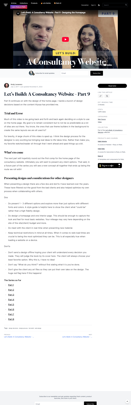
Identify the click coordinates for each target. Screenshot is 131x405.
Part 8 (11, 319)
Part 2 (11, 290)
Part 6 (11, 309)
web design (38, 328)
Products (34, 3)
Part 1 (11, 285)
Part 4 (11, 299)
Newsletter (85, 5)
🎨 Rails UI (57, 3)
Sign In (93, 5)
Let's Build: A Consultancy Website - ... (19, 337)
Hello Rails (101, 149)
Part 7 (11, 314)
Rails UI (100, 156)
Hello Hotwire (102, 141)
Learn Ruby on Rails (19, 7)
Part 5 (11, 304)
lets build (31, 328)
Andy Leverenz (16, 84)
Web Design (102, 119)
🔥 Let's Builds (46, 3)
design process (23, 328)
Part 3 (11, 295)
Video (100, 122)
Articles (13, 3)
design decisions (13, 328)
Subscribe (97, 73)
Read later (112, 86)
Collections (24, 3)
